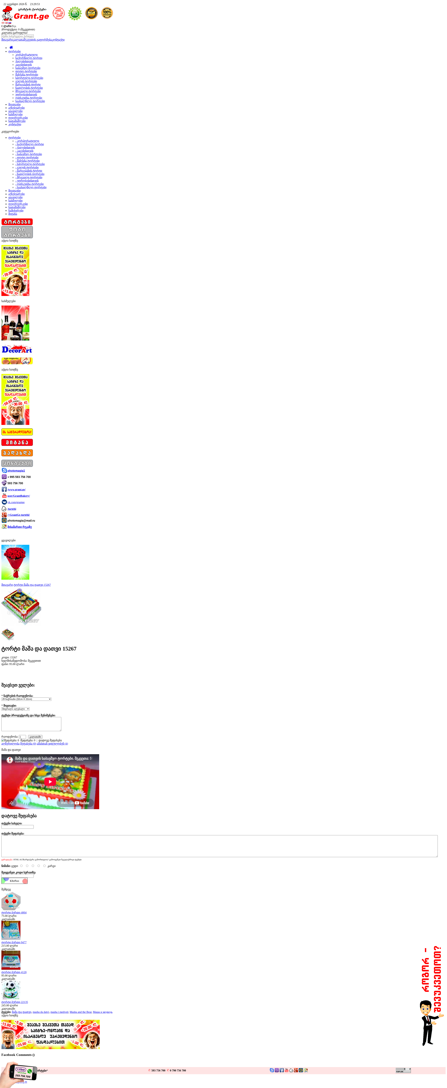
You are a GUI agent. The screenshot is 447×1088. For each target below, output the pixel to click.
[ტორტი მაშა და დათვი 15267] (21, 625)
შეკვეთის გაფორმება (38, 39)
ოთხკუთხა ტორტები (28, 97)
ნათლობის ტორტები (29, 87)
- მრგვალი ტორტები (28, 177)
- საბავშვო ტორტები (28, 154)
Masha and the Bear (80, 1012)
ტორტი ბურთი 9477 (14, 942)
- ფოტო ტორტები (26, 157)
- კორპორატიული (27, 140)
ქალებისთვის (24, 61)
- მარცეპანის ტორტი (28, 170)
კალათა (18, 39)
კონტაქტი (58, 39)
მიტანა (12, 213)
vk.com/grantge (16, 502)
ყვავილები (15, 111)
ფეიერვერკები (18, 117)
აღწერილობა (10, 743)
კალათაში (8, 919)
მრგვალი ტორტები (28, 91)
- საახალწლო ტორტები (30, 187)
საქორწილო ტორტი (28, 58)
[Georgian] (2, 23)
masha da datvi (41, 1012)
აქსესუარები (16, 107)
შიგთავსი (14, 104)
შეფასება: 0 (27, 740)
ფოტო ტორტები (26, 71)
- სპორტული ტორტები (30, 164)
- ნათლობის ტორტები (29, 174)
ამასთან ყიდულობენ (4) (52, 743)
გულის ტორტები (26, 81)
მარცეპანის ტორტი (28, 84)
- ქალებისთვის (25, 147)
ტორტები (14, 51)
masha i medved (59, 1012)
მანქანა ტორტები (26, 74)
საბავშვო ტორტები (27, 67)
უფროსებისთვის (26, 94)
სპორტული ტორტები (29, 77)
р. (15, 26)
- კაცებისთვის (24, 150)
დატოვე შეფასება (50, 740)
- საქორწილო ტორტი (29, 144)
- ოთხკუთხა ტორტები (29, 184)
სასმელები (15, 114)
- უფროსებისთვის (27, 180)
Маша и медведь (102, 1012)
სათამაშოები (16, 121)
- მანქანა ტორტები (27, 160)
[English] (6, 23)
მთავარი (7, 39)
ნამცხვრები (15, 210)
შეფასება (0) (28, 743)
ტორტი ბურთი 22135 (14, 1002)
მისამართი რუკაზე (20, 526)
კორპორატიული (26, 54)
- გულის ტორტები (27, 167)
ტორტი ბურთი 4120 (14, 972)
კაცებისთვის (23, 64)
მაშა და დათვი (21, 1012)
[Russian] (9, 23)
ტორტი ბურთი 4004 (14, 912)
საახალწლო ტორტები (30, 101)
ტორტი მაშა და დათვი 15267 (32, 584)
